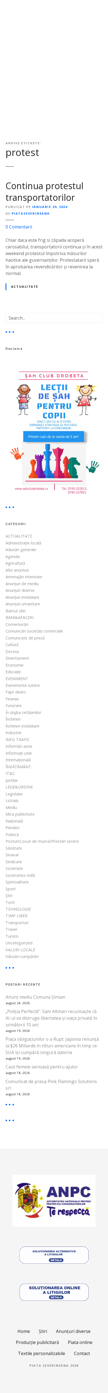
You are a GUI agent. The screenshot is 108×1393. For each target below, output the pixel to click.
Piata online (80, 1342)
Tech (10, 902)
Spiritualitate (17, 882)
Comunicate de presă (25, 638)
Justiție (12, 780)
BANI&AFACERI (20, 617)
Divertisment (17, 658)
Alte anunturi (17, 570)
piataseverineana (31, 213)
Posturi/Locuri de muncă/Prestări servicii (42, 841)
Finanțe (12, 698)
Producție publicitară (37, 1342)
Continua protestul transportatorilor (44, 191)
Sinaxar (12, 854)
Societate (14, 868)
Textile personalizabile (41, 1353)
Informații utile (19, 753)
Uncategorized (19, 942)
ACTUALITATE (24, 286)
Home (23, 1331)
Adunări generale (21, 549)
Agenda (13, 556)
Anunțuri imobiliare (22, 597)
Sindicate (14, 861)
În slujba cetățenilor (23, 712)
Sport (11, 888)
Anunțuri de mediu (22, 583)
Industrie (14, 732)
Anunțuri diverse (20, 590)
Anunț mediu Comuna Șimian (35, 997)
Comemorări (17, 624)
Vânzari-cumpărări (22, 956)
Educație (13, 671)
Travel (11, 929)
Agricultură (15, 563)
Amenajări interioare (24, 576)
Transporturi (17, 922)
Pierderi (12, 827)
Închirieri (13, 719)
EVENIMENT (17, 678)
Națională (14, 821)
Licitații (12, 800)
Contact (82, 1353)
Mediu (11, 807)
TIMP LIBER (16, 915)
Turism (12, 936)
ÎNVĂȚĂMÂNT (18, 766)
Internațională (18, 759)
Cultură (12, 644)
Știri (9, 895)
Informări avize (19, 746)
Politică (12, 834)
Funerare (14, 705)
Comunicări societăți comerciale (34, 631)
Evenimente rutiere (23, 685)
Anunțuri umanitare (23, 603)
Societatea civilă (20, 875)
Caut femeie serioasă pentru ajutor (42, 1067)
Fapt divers (16, 692)
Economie (15, 665)
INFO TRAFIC (18, 739)
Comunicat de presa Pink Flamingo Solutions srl (51, 1084)
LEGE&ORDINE (19, 787)
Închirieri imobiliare (22, 726)
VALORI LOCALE (20, 949)
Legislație (14, 793)
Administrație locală (23, 543)
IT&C (10, 773)
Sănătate (14, 848)
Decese (12, 651)
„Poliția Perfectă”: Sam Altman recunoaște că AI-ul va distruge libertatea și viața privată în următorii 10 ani (51, 1018)
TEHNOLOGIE (18, 909)
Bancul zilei (15, 610)
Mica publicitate (20, 814)
